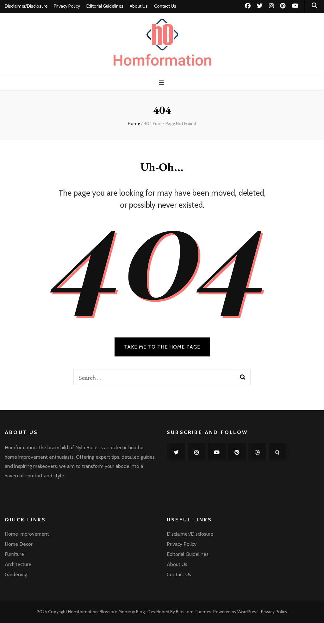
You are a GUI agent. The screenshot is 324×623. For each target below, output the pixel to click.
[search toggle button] (314, 6)
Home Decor (19, 544)
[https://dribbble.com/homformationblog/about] (257, 452)
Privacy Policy (67, 6)
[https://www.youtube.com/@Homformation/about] (217, 452)
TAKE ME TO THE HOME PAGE (162, 347)
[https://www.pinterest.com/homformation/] (237, 452)
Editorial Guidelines (104, 6)
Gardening (16, 574)
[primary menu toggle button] (162, 83)
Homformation (83, 611)
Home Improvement (27, 534)
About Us (139, 6)
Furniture (14, 554)
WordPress (248, 611)
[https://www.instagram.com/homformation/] (196, 452)
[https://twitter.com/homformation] (176, 452)
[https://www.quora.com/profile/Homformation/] (277, 452)
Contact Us (165, 6)
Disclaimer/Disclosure (26, 6)
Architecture (18, 564)
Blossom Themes (193, 611)
